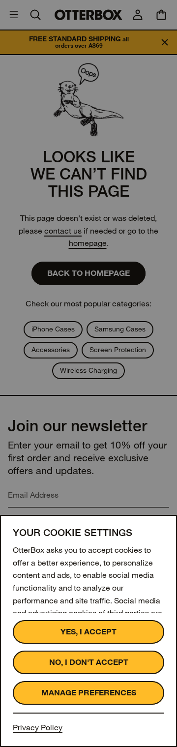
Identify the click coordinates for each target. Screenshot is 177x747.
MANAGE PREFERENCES (88, 692)
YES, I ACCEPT (88, 631)
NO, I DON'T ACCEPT (88, 662)
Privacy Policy (37, 727)
